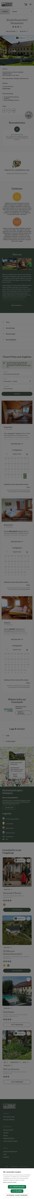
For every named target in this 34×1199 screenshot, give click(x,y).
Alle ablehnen (17, 1191)
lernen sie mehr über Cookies (10, 1182)
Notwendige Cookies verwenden (17, 1195)
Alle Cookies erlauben (17, 1186)
